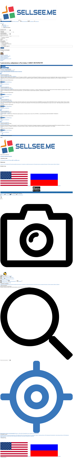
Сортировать (2, 69)
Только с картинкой (5, 42)
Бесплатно (3, 38)
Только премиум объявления (6, 43)
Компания (12, 70)
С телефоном (4, 44)
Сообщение (32, 21)
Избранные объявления (5, 279)
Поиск (12, 277)
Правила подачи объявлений (5, 164)
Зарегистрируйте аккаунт (9, 278)
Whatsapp (2, 160)
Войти (3, 278)
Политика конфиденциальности (15, 164)
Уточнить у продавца (5, 37)
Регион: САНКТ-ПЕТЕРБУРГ (5, 71)
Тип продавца (2, 40)
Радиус (2, 46)
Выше (2, 60)
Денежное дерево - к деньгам (5, 112)
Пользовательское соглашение (39, 164)
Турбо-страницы (50, 164)
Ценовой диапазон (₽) (4, 35)
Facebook (6, 160)
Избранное (37, 21)
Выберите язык (4, 281)
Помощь (19, 281)
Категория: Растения (14, 71)
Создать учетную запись (16, 135)
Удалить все (20, 71)
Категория (2, 31)
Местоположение (24, 21)
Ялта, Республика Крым (28, 435)
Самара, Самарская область (42, 435)
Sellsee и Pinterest (56, 164)
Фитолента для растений (4, 124)
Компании (2, 23)
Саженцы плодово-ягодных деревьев (6, 88)
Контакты (46, 164)
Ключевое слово (3, 29)
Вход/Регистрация (15, 21)
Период (1, 39)
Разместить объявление (6, 21)
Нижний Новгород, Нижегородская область (10, 435)
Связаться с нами (3, 193)
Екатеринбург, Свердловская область (60, 435)
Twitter (14, 160)
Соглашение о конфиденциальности (27, 164)
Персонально (8, 70)
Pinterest (10, 160)
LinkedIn (17, 160)
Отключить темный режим (6, 282)
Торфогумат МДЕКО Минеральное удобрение (8, 76)
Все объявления (3, 70)
